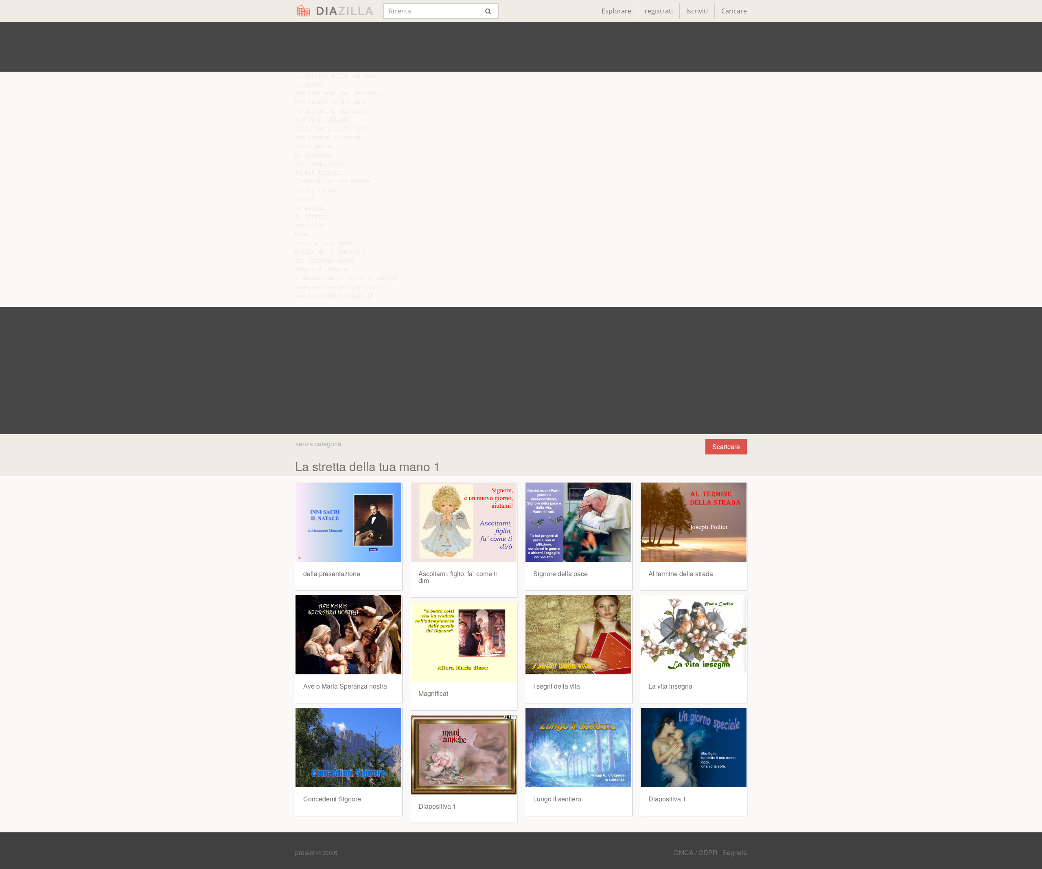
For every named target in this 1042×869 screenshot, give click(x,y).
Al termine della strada (680, 573)
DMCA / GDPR (696, 852)
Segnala (734, 852)
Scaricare (726, 446)
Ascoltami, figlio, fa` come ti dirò (457, 577)
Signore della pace (560, 573)
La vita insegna (670, 686)
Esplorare (616, 11)
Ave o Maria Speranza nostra (345, 686)
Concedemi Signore (332, 798)
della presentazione (331, 573)
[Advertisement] (521, 47)
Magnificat (433, 693)
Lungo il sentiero (557, 798)
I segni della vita (556, 686)
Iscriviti (697, 11)
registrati (659, 11)
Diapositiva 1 (437, 806)
